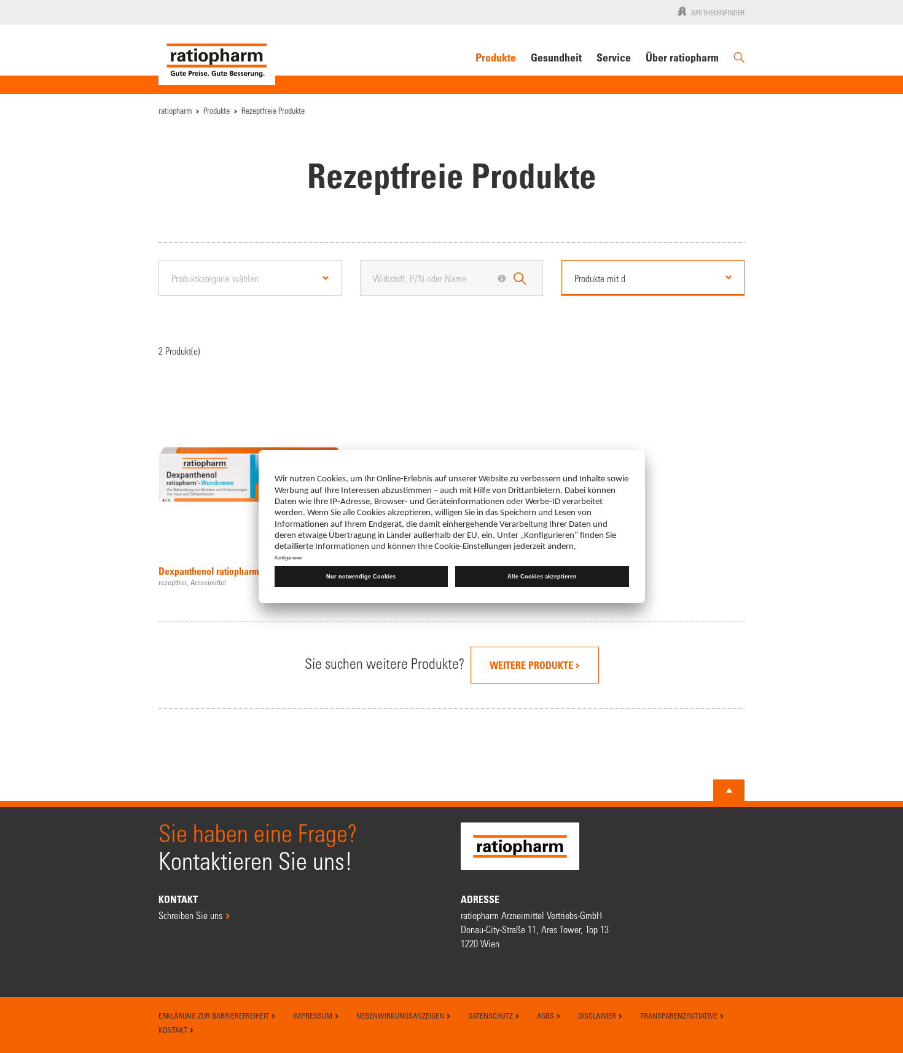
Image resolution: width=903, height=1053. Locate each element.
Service (613, 57)
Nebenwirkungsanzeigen (401, 1015)
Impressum (313, 1015)
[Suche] (739, 62)
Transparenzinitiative (679, 1015)
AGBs (546, 1015)
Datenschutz (491, 1015)
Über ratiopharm (682, 57)
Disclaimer (598, 1015)
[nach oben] (729, 790)
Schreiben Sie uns (190, 915)
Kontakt (173, 1030)
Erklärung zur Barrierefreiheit (214, 1015)
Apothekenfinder (718, 12)
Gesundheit (556, 57)
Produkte (495, 57)
